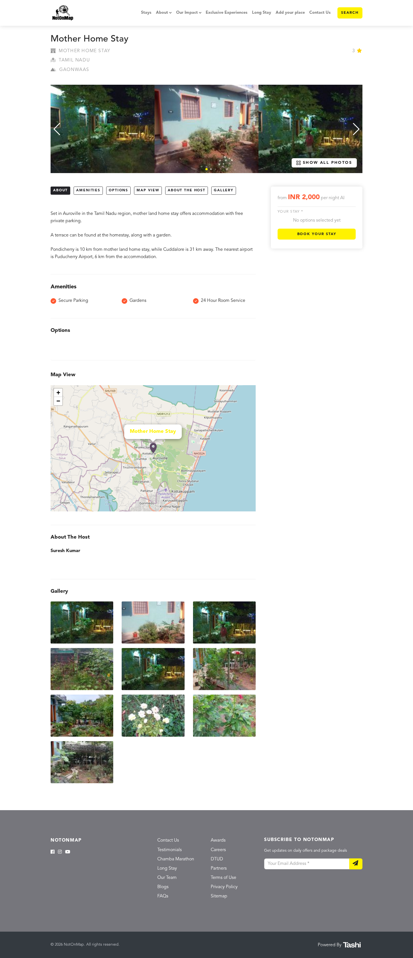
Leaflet (249, 509)
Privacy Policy (224, 887)
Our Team (167, 878)
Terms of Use (223, 878)
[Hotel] (153, 448)
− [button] (58, 401)
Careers (218, 850)
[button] (206, 169)
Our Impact (187, 13)
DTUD (217, 859)
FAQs (162, 896)
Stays (146, 13)
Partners (219, 868)
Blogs (163, 887)
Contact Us (320, 13)
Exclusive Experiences (227, 13)
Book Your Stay (316, 234)
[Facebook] (53, 852)
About (162, 13)
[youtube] (67, 852)
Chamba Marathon (175, 859)
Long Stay (261, 13)
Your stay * (290, 212)
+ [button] (58, 392)
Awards (218, 840)
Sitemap (219, 896)
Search (350, 13)
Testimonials (169, 850)
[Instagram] (60, 852)
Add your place (290, 13)
